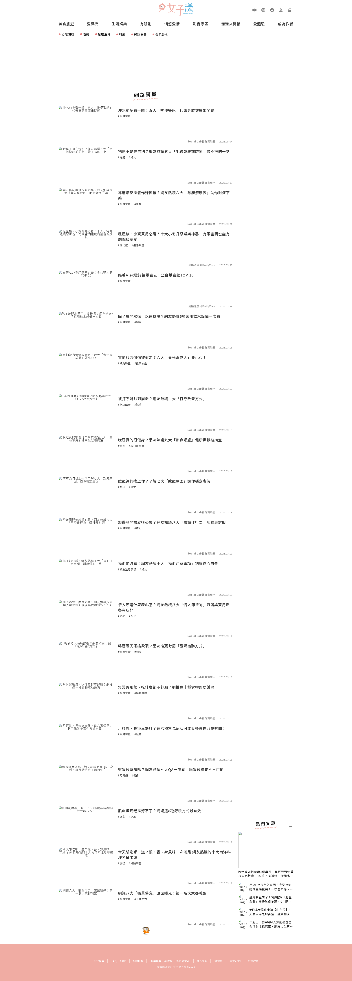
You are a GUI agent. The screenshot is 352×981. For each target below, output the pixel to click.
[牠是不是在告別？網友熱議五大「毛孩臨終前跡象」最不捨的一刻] (86, 165)
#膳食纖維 (140, 693)
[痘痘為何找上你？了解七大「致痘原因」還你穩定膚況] (86, 495)
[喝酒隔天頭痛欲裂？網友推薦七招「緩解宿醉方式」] (86, 660)
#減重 (138, 404)
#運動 (138, 734)
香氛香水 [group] (161, 34)
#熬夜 (121, 487)
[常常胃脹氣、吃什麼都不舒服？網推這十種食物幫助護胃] (86, 701)
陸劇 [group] (86, 34)
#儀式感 (123, 245)
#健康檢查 (140, 363)
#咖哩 (121, 863)
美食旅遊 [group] (66, 23)
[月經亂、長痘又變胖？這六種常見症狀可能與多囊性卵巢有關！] (86, 742)
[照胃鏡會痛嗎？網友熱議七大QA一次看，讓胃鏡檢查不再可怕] (86, 783)
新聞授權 (138, 961)
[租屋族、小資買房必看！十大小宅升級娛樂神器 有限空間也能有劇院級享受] (86, 248)
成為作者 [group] (285, 23)
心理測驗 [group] (68, 34)
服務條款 (156, 961)
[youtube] (254, 9)
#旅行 (138, 528)
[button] (289, 9)
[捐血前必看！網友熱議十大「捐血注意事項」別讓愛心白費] (86, 577)
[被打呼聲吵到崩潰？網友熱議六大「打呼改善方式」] (86, 412)
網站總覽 (253, 961)
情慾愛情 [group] (172, 23)
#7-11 (133, 616)
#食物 (138, 204)
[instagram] (263, 9)
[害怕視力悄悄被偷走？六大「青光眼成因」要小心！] (86, 371)
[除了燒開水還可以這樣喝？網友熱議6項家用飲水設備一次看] (86, 330)
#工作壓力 (140, 899)
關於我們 (235, 961)
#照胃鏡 (123, 775)
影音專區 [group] (200, 23)
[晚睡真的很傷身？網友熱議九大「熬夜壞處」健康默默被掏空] (86, 454)
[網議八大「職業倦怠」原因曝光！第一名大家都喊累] (86, 907)
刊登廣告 (99, 961)
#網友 (132, 157)
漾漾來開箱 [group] (231, 23)
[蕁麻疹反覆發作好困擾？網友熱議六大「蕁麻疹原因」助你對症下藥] (86, 206)
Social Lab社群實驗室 (202, 141)
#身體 (121, 157)
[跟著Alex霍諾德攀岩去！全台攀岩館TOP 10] (86, 289)
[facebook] (272, 9)
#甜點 (121, 616)
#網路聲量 (124, 116)
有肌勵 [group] (145, 23)
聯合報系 (202, 961)
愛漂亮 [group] (93, 23)
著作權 (168, 961)
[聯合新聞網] (162, 8)
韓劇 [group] (122, 34)
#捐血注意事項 (127, 569)
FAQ (114, 961)
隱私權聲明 (183, 961)
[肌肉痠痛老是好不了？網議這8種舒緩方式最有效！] (86, 824)
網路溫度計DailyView (202, 265)
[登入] (281, 9)
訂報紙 (218, 961)
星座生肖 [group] (104, 34)
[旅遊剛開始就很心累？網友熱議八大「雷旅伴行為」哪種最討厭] (86, 536)
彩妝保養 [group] (140, 34)
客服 (123, 961)
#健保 (135, 775)
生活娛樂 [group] (119, 23)
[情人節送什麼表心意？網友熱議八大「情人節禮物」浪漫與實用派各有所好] (86, 618)
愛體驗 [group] (259, 23)
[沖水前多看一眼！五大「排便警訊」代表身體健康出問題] (86, 124)
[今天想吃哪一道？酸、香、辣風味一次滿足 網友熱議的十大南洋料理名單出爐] (86, 866)
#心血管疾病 (136, 446)
